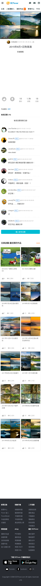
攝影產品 (32, 513)
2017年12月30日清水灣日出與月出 (30, 339)
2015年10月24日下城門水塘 (10, 407)
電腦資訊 (32, 519)
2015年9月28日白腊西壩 (30, 440)
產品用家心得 (19, 522)
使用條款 (32, 547)
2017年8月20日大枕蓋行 (10, 373)
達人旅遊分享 (5, 547)
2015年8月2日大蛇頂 (9, 440)
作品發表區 (5, 519)
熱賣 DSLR (18, 547)
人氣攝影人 (10, 9)
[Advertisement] (20, 75)
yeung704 (11, 200)
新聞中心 (4, 509)
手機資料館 (19, 516)
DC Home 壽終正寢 (28, 269)
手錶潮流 (32, 526)
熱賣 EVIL (18, 550)
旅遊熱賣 (4, 537)
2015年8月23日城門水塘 (30, 406)
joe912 (10, 159)
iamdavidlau (12, 190)
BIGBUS (11, 221)
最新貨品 (18, 537)
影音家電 (32, 522)
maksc (10, 179)
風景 (9, 109)
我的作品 (21, 9)
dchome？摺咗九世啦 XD (9, 270)
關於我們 (32, 534)
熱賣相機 (18, 540)
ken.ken (11, 169)
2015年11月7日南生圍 (29, 373)
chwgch (11, 210)
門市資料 (18, 534)
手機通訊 (32, 516)
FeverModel (5, 516)
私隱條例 (32, 550)
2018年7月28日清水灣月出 (10, 304)
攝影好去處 (5, 534)
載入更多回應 (20, 232)
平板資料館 (19, 519)
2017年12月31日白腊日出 (10, 339)
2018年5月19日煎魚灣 (29, 303)
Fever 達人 (5, 513)
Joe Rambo (12, 128)
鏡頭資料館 (19, 513)
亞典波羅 (14, 42)
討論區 (3, 522)
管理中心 (31, 9)
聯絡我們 (32, 537)
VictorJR (11, 138)
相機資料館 (19, 509)
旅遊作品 (4, 543)
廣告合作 (32, 540)
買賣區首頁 (32, 509)
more (38, 243)
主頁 (2, 9)
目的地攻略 (5, 540)
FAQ (38, 9)
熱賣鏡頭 (18, 543)
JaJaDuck (12, 149)
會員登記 (32, 543)
